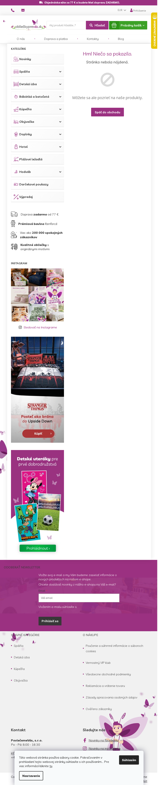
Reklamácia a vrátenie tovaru (105, 686)
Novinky (25, 59)
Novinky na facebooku (104, 740)
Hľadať (100, 25)
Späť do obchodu (107, 112)
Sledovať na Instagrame (40, 327)
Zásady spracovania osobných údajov (111, 697)
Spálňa (24, 71)
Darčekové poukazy (33, 184)
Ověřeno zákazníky (99, 709)
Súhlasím (129, 760)
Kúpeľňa (25, 109)
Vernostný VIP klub (98, 663)
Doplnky (25, 134)
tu (51, 766)
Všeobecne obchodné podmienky (108, 674)
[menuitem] (20, 39)
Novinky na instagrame (105, 748)
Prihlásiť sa (50, 621)
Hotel (23, 147)
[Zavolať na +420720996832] (16, 10)
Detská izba (28, 84)
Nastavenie (31, 776)
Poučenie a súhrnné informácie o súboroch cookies (114, 648)
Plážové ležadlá (30, 159)
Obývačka (26, 122)
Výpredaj (26, 197)
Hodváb (25, 172)
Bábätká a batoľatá (34, 96)
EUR (120, 10)
